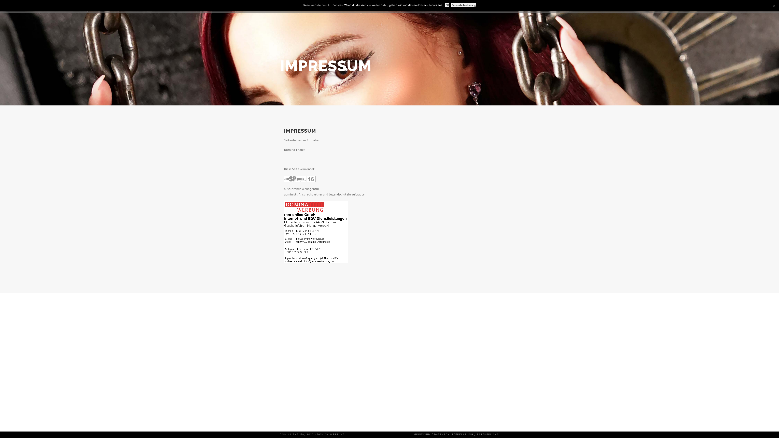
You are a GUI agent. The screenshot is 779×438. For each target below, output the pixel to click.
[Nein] (774, 6)
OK (447, 5)
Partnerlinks (488, 434)
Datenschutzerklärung (453, 434)
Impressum (422, 434)
